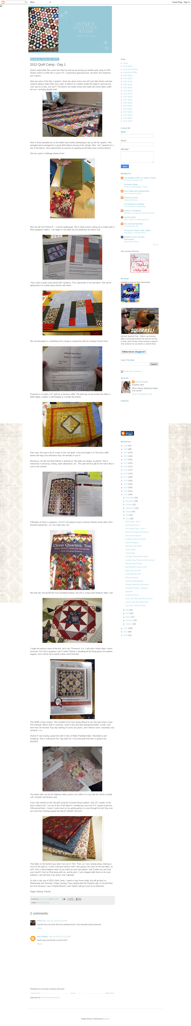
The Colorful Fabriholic (133, 224)
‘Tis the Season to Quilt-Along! (135, 206)
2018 (126, 474)
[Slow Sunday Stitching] (139, 272)
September (130, 508)
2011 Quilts (127, 118)
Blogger (106, 1019)
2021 (126, 463)
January (129, 624)
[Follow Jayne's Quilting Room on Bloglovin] (134, 353)
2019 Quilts (127, 94)
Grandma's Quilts (130, 72)
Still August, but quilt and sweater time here (139, 213)
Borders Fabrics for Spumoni (136, 584)
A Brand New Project (133, 564)
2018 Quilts (127, 97)
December (130, 498)
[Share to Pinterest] (79, 899)
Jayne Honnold (141, 382)
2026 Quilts (127, 66)
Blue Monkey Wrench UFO (136, 567)
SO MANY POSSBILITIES (133, 180)
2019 (126, 470)
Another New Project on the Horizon (139, 560)
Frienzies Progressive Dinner (137, 532)
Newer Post (35, 993)
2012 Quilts (127, 115)
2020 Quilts (127, 91)
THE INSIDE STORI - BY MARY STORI (139, 178)
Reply (39, 928)
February (129, 620)
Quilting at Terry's (132, 595)
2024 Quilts (127, 78)
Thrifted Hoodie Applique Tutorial (135, 187)
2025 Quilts (127, 75)
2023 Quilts (127, 81)
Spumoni (129, 591)
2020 (126, 467)
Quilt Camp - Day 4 (133, 522)
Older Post (109, 993)
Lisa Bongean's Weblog (134, 204)
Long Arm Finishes (130, 69)
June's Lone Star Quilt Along (136, 602)
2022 (126, 460)
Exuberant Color (131, 198)
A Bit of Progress (132, 543)
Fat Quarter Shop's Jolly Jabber (137, 230)
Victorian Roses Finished (135, 539)
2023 (126, 456)
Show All (155, 245)
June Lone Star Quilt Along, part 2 (139, 599)
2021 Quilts (127, 88)
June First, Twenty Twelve (135, 606)
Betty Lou (41, 921)
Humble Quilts (130, 217)
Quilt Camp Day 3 (132, 525)
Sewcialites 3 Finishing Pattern (135, 233)
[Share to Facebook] (77, 899)
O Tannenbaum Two (131, 226)
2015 (126, 484)
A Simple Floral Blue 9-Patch (136, 557)
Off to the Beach (131, 578)
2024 (126, 452)
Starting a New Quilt (133, 546)
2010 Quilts (127, 121)
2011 (126, 628)
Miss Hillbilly (42, 937)
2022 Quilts (127, 85)
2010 (126, 632)
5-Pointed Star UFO (133, 574)
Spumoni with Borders (134, 581)
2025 (126, 449)
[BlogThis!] (71, 899)
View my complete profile (142, 394)
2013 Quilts (127, 112)
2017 (126, 477)
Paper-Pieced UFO (133, 571)
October (129, 505)
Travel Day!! (130, 553)
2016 (126, 481)
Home (72, 993)
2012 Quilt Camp (43, 902)
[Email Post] (64, 899)
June (128, 519)
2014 (126, 487)
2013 (126, 491)
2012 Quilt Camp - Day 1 (135, 529)
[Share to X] (74, 899)
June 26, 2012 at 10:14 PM (59, 937)
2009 (126, 635)
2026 (126, 446)
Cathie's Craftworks (132, 211)
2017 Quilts (127, 100)
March (128, 617)
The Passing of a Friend (132, 193)
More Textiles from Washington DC (136, 219)
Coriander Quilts (131, 185)
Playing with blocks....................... (136, 200)
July (127, 515)
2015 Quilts (127, 109)
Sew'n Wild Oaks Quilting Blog (136, 191)
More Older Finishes (131, 242)
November (130, 501)
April (128, 613)
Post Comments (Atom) (50, 998)
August (129, 512)
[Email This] (68, 899)
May (128, 610)
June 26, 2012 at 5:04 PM (56, 921)
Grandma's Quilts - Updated (136, 588)
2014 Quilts (127, 106)
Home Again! (130, 549)
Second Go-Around (133, 536)
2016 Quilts (127, 103)
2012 (126, 494)
